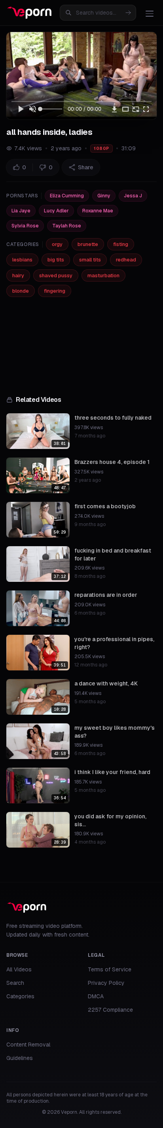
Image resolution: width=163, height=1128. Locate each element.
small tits (90, 259)
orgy (57, 244)
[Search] (128, 12)
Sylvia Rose (25, 226)
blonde (20, 291)
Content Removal (28, 1044)
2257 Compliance (110, 1009)
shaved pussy (55, 275)
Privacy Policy (106, 982)
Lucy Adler (56, 211)
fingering (54, 291)
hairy (18, 275)
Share (85, 167)
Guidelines (19, 1058)
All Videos (19, 969)
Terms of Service (109, 969)
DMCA (96, 996)
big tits (55, 259)
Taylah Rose (66, 226)
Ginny (103, 196)
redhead (126, 259)
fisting (120, 244)
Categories (20, 996)
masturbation (103, 275)
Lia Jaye (20, 211)
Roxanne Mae (97, 211)
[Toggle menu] (149, 13)
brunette (88, 244)
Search (15, 982)
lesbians (22, 259)
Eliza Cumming (67, 196)
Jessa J (133, 196)
